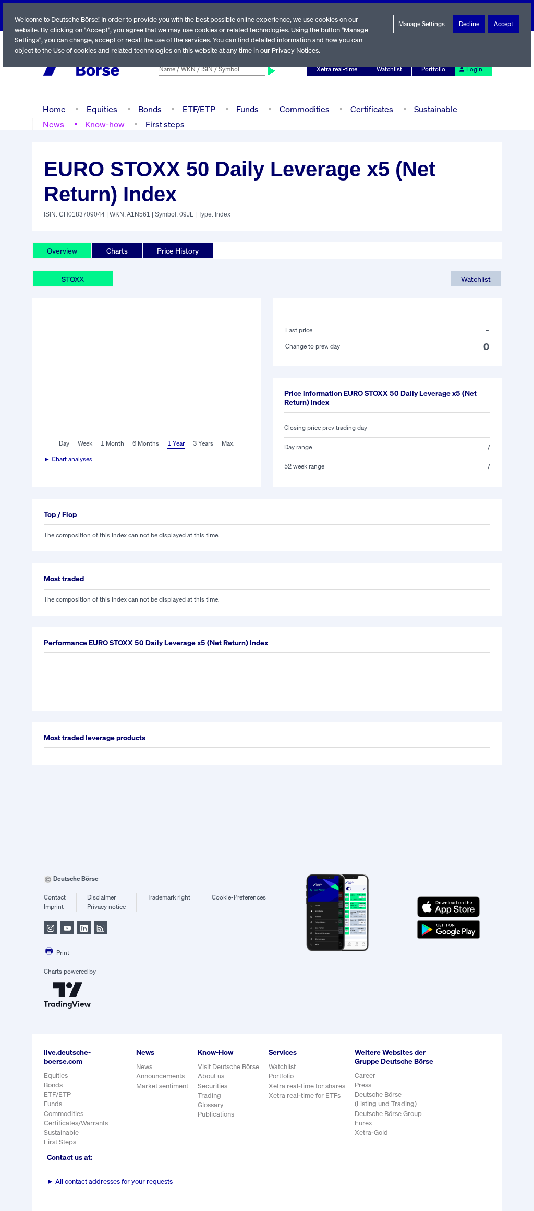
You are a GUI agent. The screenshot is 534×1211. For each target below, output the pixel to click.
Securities (212, 1086)
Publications (216, 1114)
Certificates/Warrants (76, 1123)
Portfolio (433, 69)
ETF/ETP (199, 109)
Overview (62, 251)
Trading (209, 1095)
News (53, 124)
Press (363, 1085)
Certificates (371, 109)
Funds (247, 109)
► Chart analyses (68, 459)
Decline (469, 24)
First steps (165, 124)
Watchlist (389, 69)
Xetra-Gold (371, 1132)
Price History (178, 251)
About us (211, 1076)
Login (474, 69)
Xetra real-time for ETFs (305, 1095)
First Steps (60, 1141)
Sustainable (435, 109)
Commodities (305, 109)
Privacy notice (106, 906)
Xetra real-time (337, 69)
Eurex (363, 1123)
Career (365, 1075)
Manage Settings (421, 24)
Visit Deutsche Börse (228, 1066)
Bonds (150, 109)
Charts (117, 251)
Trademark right (168, 897)
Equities (102, 109)
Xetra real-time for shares (307, 1086)
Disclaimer (101, 897)
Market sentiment (162, 1086)
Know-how (105, 124)
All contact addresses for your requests (110, 1181)
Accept (503, 24)
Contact (55, 897)
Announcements (160, 1076)
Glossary (211, 1104)
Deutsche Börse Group (388, 1113)
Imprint (54, 906)
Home (54, 109)
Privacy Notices (295, 50)
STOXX (73, 279)
